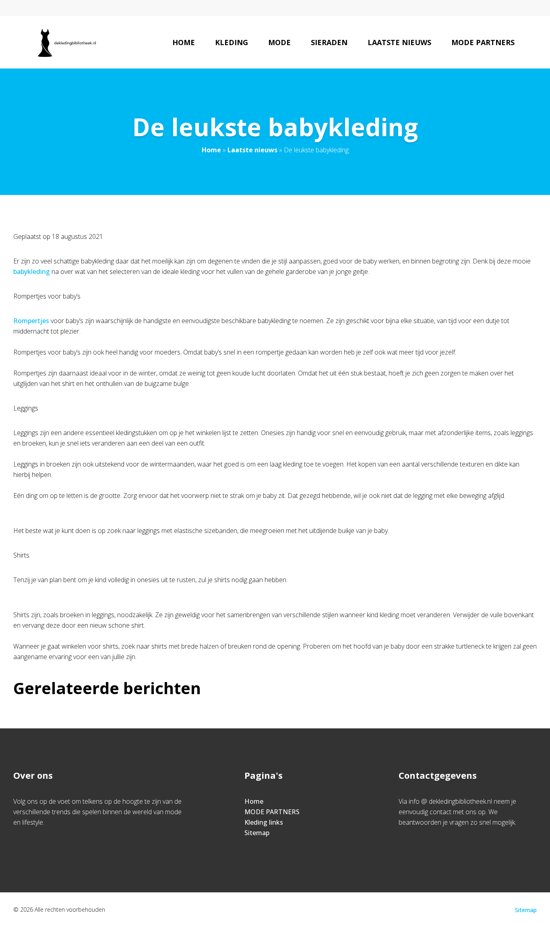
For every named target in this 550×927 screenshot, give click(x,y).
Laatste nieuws (399, 42)
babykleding (31, 271)
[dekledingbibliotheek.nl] (66, 42)
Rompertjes (31, 320)
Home (183, 42)
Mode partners (483, 42)
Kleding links (263, 822)
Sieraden (329, 42)
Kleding (231, 42)
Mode (279, 42)
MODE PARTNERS (272, 811)
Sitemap (256, 832)
